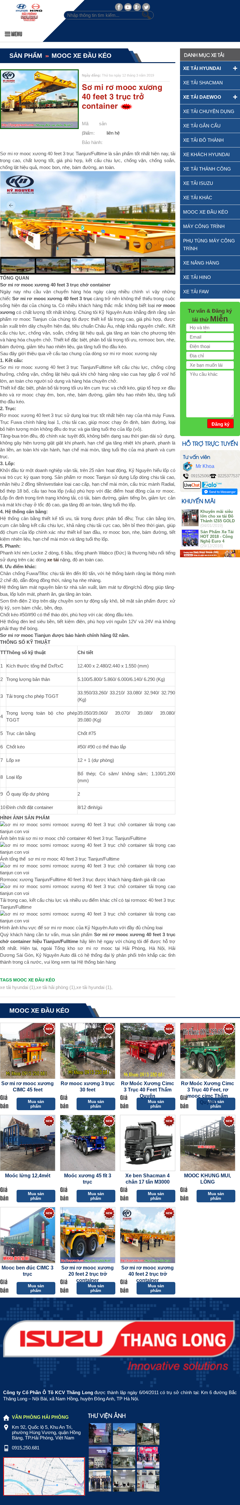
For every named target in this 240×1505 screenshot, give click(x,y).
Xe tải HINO (197, 277)
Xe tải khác (197, 197)
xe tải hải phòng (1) (55, 987)
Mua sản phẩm (36, 1104)
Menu (16, 33)
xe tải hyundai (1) (17, 987)
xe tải (53, 559)
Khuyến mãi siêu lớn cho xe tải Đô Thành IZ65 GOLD (217, 516)
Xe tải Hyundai (202, 68)
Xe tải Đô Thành (203, 140)
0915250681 (202, 476)
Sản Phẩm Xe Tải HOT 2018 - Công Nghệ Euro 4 (217, 536)
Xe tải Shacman (203, 82)
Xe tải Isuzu (198, 183)
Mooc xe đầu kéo (82, 55)
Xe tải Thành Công (207, 168)
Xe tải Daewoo (202, 97)
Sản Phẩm (25, 55)
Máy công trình (204, 226)
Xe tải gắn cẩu (202, 125)
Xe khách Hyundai (206, 154)
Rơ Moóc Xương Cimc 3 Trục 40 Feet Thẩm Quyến (147, 1090)
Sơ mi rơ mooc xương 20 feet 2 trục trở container (87, 1274)
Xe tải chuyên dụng (208, 111)
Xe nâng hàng (201, 263)
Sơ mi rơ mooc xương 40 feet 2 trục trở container (147, 1274)
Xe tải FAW (196, 291)
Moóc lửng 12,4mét (27, 1175)
